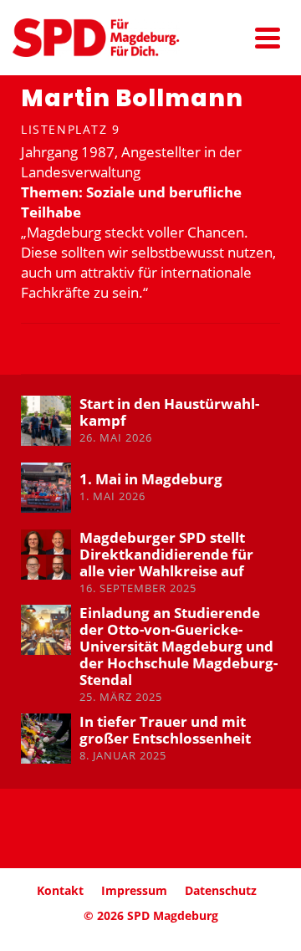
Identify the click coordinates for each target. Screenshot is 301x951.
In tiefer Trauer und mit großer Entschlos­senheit (165, 730)
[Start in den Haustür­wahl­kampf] (46, 421)
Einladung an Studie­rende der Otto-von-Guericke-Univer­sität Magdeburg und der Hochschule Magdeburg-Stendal (178, 646)
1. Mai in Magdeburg (150, 478)
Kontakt (60, 890)
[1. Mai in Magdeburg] (46, 488)
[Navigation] (267, 38)
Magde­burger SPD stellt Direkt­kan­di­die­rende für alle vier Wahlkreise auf (166, 554)
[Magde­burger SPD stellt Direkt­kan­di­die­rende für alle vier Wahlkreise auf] (46, 554)
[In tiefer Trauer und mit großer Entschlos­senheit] (46, 738)
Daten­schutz (221, 890)
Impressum (134, 890)
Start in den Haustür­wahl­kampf (169, 412)
